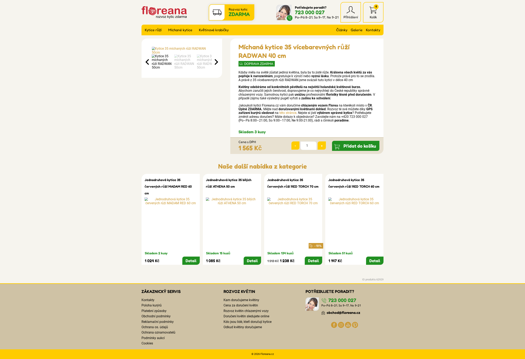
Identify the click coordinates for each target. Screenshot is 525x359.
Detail (191, 260)
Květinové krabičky (214, 30)
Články (341, 30)
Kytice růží (153, 30)
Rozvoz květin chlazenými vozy (246, 311)
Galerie (357, 30)
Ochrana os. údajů (155, 327)
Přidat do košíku (360, 146)
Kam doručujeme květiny (241, 300)
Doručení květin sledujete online (246, 316)
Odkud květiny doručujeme (243, 327)
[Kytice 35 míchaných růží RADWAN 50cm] (182, 50)
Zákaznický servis (161, 291)
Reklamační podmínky (158, 322)
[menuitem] (162, 62)
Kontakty (373, 30)
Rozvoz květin (239, 291)
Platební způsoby (154, 311)
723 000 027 (310, 12)
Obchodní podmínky (156, 316)
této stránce (287, 113)
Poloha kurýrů (152, 305)
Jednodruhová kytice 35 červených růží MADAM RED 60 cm (168, 186)
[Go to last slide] (148, 62)
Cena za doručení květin (241, 305)
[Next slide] (216, 62)
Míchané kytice (180, 30)
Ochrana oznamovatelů (158, 332)
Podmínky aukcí (153, 338)
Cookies (147, 343)
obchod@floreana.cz (343, 312)
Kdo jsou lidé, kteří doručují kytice (248, 322)
